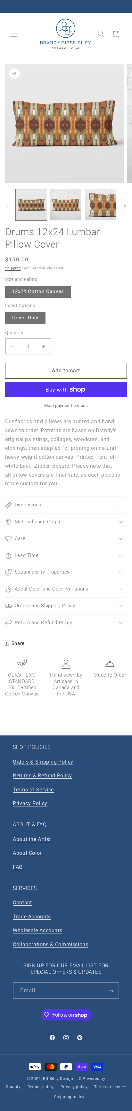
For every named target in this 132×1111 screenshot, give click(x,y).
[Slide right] (125, 207)
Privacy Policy (30, 803)
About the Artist (32, 839)
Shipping (13, 268)
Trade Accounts (32, 917)
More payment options (66, 405)
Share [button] (18, 643)
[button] (13, 34)
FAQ (18, 867)
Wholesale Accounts (37, 930)
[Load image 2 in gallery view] (65, 204)
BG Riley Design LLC (62, 1078)
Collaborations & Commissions (50, 944)
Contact (22, 903)
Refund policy (41, 1087)
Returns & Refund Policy (42, 776)
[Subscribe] (111, 990)
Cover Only (25, 318)
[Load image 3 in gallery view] (100, 204)
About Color (27, 853)
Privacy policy (74, 1087)
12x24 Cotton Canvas (38, 291)
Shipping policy (69, 1097)
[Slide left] (7, 207)
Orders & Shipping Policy (43, 762)
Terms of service (110, 1087)
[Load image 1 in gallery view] (31, 204)
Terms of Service (33, 790)
